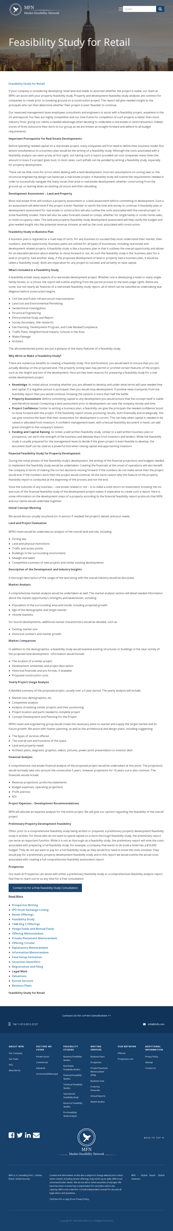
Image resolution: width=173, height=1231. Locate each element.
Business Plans (22, 985)
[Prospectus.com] (36, 10)
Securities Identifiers (26, 962)
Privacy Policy (151, 1056)
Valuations (19, 976)
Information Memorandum (30, 952)
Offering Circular (23, 943)
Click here (54, 1199)
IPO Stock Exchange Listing (30, 910)
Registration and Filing (27, 966)
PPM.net (121, 1053)
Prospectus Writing (25, 905)
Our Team (13, 1059)
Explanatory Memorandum (30, 948)
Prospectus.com (125, 1059)
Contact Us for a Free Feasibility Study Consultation (45, 888)
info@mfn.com (156, 1024)
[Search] (160, 9)
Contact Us (150, 1068)
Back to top (152, 1137)
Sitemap (149, 1062)
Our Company (15, 1053)
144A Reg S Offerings (26, 924)
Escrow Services (22, 981)
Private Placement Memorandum (34, 938)
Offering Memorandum (27, 933)
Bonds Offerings (23, 914)
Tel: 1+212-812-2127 (25, 1024)
